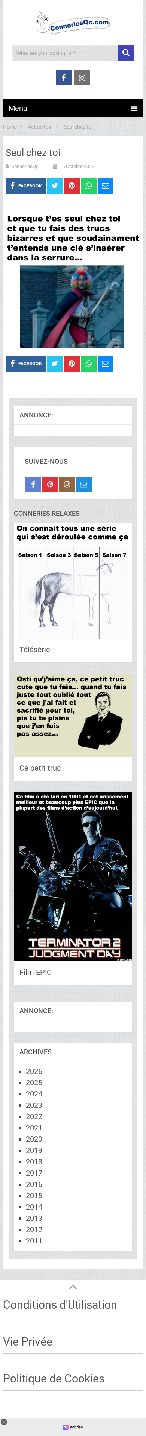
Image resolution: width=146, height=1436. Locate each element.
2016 (34, 1184)
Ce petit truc (40, 767)
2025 (34, 1082)
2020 (34, 1139)
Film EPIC (35, 972)
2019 (34, 1150)
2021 (34, 1127)
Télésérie (34, 649)
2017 (34, 1173)
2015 (34, 1195)
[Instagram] (67, 484)
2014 (34, 1206)
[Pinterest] (50, 484)
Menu (18, 108)
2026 (34, 1071)
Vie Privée (27, 1341)
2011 (34, 1240)
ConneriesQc (25, 166)
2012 (34, 1229)
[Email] (84, 484)
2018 (34, 1161)
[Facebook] (33, 484)
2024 (34, 1093)
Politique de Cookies (53, 1378)
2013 (34, 1218)
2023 (34, 1105)
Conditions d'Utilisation (60, 1304)
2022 (34, 1116)
